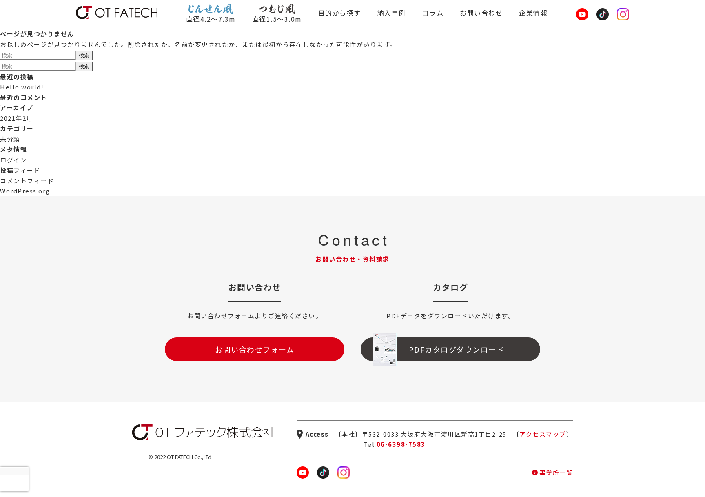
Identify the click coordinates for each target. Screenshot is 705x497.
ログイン (13, 159)
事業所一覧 (556, 472)
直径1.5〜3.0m (277, 19)
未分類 (10, 139)
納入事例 (391, 13)
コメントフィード (27, 180)
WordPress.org (25, 190)
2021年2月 (16, 118)
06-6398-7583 (401, 444)
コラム (433, 13)
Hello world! (22, 86)
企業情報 (533, 13)
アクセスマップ (542, 434)
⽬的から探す (339, 13)
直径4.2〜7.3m (211, 19)
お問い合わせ (481, 13)
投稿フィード (20, 170)
